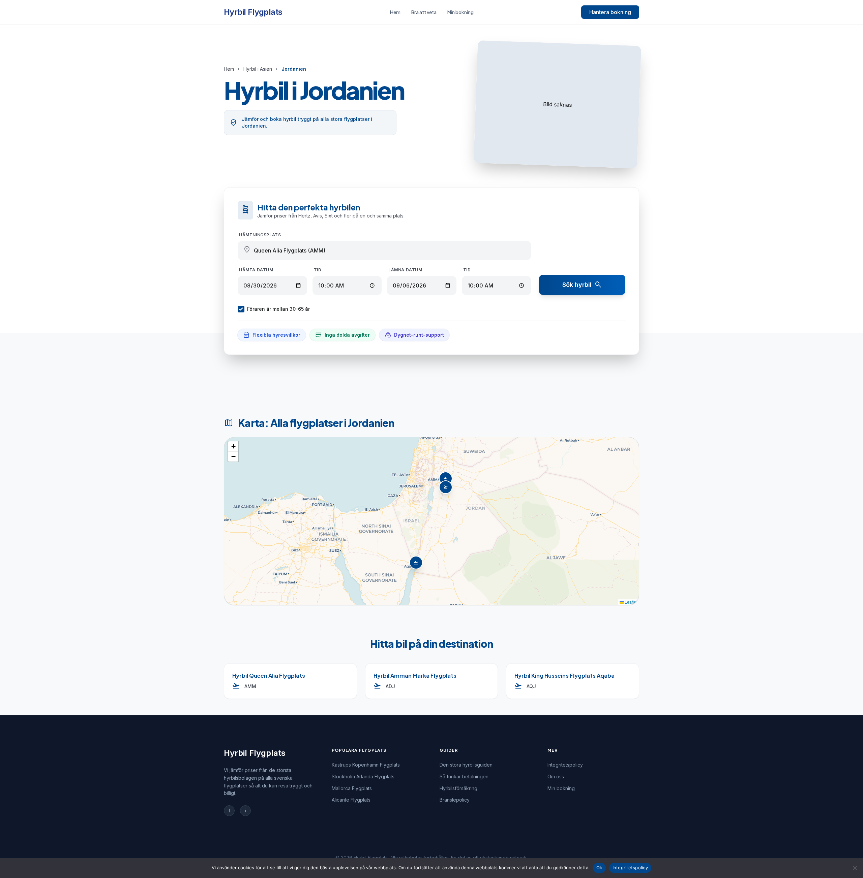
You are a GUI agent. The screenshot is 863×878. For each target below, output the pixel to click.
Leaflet (630, 602)
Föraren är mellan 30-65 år (278, 309)
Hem (395, 12)
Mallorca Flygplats (352, 788)
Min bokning (460, 12)
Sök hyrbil (582, 285)
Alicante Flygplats (351, 800)
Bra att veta (424, 12)
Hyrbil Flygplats (253, 12)
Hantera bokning (610, 12)
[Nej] (854, 868)
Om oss (555, 776)
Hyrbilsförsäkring (458, 788)
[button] (446, 488)
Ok (599, 867)
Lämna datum (405, 269)
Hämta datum (256, 269)
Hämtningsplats (260, 234)
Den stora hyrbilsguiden (466, 765)
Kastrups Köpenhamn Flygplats (366, 765)
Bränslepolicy (455, 800)
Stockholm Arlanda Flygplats (363, 776)
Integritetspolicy (565, 765)
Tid (318, 269)
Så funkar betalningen (464, 776)
